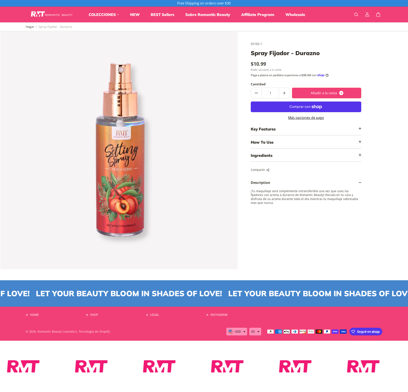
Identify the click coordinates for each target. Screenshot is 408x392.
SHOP (94, 315)
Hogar (30, 27)
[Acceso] (367, 14)
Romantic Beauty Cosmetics (57, 331)
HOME (34, 315)
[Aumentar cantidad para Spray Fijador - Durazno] (284, 93)
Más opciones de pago (306, 118)
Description (260, 182)
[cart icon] (378, 14)
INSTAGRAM (219, 315)
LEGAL (154, 315)
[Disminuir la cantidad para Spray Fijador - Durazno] (256, 93)
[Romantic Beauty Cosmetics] (52, 14)
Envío (254, 70)
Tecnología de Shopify (94, 331)
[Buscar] (356, 14)
